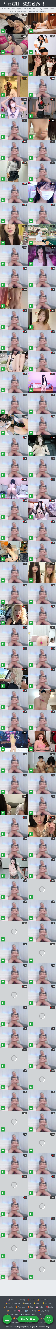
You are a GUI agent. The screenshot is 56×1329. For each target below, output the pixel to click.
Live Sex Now (28, 1319)
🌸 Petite (39, 1307)
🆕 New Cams (30, 1311)
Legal (48, 1327)
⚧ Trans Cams (12, 1314)
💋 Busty (49, 1307)
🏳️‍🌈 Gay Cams (43, 1311)
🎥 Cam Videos (14, 1322)
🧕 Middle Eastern (12, 1303)
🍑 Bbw (30, 1307)
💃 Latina (31, 1299)
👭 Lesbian (11, 1311)
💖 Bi (20, 1311)
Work (26, 1327)
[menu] (7, 1319)
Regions (20, 1327)
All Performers (40, 1327)
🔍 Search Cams (41, 1322)
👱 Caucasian (42, 1299)
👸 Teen (36, 1303)
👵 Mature (27, 1303)
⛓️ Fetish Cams (43, 1314)
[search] (48, 1319)
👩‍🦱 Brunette (8, 1307)
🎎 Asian (11, 1299)
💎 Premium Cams (27, 1314)
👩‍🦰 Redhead (20, 1307)
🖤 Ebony (21, 1299)
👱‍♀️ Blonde (46, 1303)
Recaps (31, 1327)
